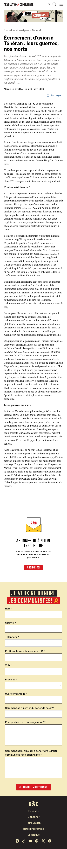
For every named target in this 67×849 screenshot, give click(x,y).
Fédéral (36, 30)
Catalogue (33, 834)
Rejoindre (33, 810)
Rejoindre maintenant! (33, 787)
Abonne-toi (33, 567)
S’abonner (34, 816)
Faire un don (34, 822)
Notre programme (33, 828)
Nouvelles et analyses (16, 30)
